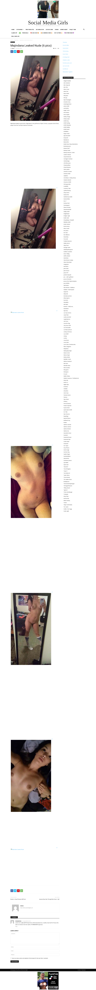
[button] (84, 29)
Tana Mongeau (67, 469)
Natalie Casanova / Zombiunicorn (71, 378)
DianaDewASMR (67, 209)
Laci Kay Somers (67, 312)
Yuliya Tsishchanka (68, 504)
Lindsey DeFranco (68, 331)
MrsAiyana (66, 372)
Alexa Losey (66, 89)
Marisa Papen (67, 355)
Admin (13, 48)
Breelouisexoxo (67, 146)
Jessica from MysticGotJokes (70, 281)
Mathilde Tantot (67, 359)
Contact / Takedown (82, 970)
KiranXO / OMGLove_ (68, 306)
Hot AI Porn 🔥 (58, 33)
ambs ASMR (66, 106)
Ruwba (65, 422)
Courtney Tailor (67, 188)
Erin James (66, 230)
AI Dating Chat (66, 57)
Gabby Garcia (67, 243)
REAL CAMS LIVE (15, 36)
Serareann (66, 443)
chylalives (66, 175)
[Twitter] (15, 51)
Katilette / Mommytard (69, 289)
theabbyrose (66, 481)
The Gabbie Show (68, 479)
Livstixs (65, 338)
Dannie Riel (66, 194)
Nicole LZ (66, 382)
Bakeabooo (66, 140)
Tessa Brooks (67, 477)
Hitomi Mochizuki (67, 262)
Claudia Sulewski (67, 180)
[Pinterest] (18, 51)
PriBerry (65, 401)
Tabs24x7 (66, 466)
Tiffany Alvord (67, 488)
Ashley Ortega (67, 116)
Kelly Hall (66, 293)
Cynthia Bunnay (67, 190)
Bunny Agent (64, 29)
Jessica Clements (67, 279)
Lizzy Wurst (66, 340)
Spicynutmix (66, 458)
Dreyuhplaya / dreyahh (69, 220)
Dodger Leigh (67, 215)
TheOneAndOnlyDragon (69, 483)
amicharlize (66, 108)
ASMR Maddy (67, 127)
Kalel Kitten (66, 285)
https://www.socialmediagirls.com (26, 907)
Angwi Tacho (67, 110)
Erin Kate (66, 232)
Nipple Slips (66, 384)
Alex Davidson (67, 83)
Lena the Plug (67, 323)
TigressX (65, 490)
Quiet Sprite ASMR (68, 409)
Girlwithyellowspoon (68, 249)
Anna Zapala (66, 114)
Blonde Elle (66, 142)
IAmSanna (66, 266)
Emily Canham (67, 224)
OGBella (65, 388)
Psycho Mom (67, 407)
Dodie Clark (66, 218)
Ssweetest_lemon (68, 460)
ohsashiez (66, 391)
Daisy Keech (66, 192)
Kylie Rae (66, 310)
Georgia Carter (67, 247)
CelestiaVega (66, 161)
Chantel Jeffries (67, 165)
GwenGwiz (66, 258)
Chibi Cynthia (66, 169)
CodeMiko (66, 186)
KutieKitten (66, 308)
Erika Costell (66, 228)
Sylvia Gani (66, 464)
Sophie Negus (67, 454)
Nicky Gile (66, 380)
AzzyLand (66, 137)
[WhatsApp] (21, 51)
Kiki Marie (66, 304)
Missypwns (66, 369)
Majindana (16, 40)
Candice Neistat (67, 154)
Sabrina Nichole (67, 428)
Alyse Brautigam (67, 99)
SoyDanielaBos (67, 456)
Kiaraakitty (66, 302)
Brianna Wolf (67, 148)
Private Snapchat (67, 405)
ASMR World (66, 129)
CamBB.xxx (65, 69)
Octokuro (66, 386)
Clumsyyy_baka (67, 184)
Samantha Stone (67, 433)
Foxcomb (66, 239)
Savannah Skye (67, 439)
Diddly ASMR (66, 211)
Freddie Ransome (68, 241)
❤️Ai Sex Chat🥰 (34, 33)
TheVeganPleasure (68, 485)
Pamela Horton (67, 395)
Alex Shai (66, 87)
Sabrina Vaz (66, 431)
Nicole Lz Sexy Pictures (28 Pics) (18, 899)
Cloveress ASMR (67, 182)
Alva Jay (65, 97)
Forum (56, 29)
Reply (16, 926)
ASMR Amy (66, 121)
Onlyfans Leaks (66, 60)
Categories (19, 29)
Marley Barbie (67, 357)
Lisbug (65, 336)
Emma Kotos (67, 226)
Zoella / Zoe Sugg (68, 509)
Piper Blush (66, 399)
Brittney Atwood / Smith (69, 152)
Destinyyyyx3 (67, 205)
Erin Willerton (67, 234)
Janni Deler (66, 268)
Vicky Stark (66, 496)
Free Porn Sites (30, 29)
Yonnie (65, 502)
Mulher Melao (67, 376)
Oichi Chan (66, 393)
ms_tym (65, 374)
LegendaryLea (67, 319)
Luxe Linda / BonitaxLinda (69, 344)
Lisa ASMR (66, 334)
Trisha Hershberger (68, 492)
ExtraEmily (66, 237)
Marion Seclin (67, 353)
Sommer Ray (67, 452)
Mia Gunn (66, 363)
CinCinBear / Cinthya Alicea (70, 177)
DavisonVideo (67, 199)
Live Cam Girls (66, 66)
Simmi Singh (66, 450)
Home (12, 29)
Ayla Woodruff (67, 135)
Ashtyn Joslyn (67, 118)
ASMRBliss (66, 131)
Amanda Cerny (67, 102)
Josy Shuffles (66, 283)
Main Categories (67, 346)
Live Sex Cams (49, 29)
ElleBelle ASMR (67, 222)
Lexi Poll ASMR (67, 327)
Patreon (65, 397)
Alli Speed (66, 95)
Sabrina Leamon (67, 426)
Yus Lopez (66, 507)
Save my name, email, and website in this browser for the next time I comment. (30, 958)
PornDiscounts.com (67, 63)
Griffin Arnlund (67, 256)
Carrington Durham (68, 159)
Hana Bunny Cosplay (68, 260)
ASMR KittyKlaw (67, 125)
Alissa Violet (66, 93)
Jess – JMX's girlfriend (68, 277)
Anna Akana (66, 112)
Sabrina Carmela (67, 424)
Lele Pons (66, 321)
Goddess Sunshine (68, 251)
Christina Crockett (68, 171)
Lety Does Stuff (67, 325)
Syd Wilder (66, 462)
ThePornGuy (65, 51)
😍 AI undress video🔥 (46, 33)
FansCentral (65, 48)
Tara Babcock (67, 473)
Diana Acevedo (67, 207)
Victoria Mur (66, 498)
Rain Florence (67, 414)
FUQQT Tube (73, 29)
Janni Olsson (66, 270)
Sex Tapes (66, 445)
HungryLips (66, 264)
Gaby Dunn (66, 245)
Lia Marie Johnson (68, 329)
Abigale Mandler (67, 80)
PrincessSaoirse (67, 403)
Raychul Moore (67, 418)
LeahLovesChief (67, 317)
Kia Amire (66, 300)
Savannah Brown (67, 437)
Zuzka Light (66, 511)
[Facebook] (11, 51)
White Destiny (67, 500)
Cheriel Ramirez (67, 167)
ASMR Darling (67, 123)
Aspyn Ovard (66, 133)
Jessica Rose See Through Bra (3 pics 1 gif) (49, 899)
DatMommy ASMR (68, 196)
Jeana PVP (66, 272)
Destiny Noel (67, 203)
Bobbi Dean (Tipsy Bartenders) (71, 144)
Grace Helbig (66, 253)
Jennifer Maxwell (67, 275)
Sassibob (66, 435)
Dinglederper (66, 213)
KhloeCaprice (67, 298)
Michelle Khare (67, 365)
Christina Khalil (67, 173)
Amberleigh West (67, 104)
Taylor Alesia (66, 475)
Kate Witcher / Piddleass (69, 287)
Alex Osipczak (67, 85)
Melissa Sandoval (67, 361)
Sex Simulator (40, 29)
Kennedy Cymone (68, 296)
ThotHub (65, 42)
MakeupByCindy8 (67, 350)
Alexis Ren (66, 91)
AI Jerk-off (14, 33)
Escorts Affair (66, 45)
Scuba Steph (66, 441)
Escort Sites (65, 54)
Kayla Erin (66, 291)
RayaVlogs (66, 416)
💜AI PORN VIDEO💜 (69, 33)
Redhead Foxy (67, 420)
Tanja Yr (65, 471)
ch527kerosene (67, 163)
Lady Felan (66, 315)
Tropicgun (66, 494)
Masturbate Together (68, 71)
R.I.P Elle (65, 412)
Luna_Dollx (66, 342)
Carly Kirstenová (67, 156)
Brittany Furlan (67, 150)
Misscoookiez (67, 367)
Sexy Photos (66, 447)
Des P (65, 201)
